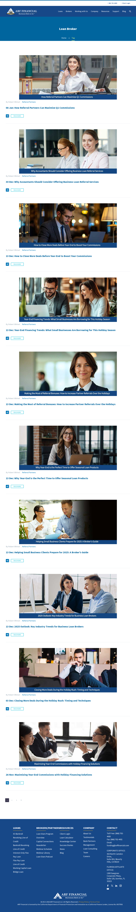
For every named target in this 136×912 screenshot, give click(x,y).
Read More (17, 116)
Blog (124, 11)
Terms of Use (95, 902)
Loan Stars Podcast (44, 856)
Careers (86, 856)
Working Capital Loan (22, 868)
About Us (87, 833)
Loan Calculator (66, 837)
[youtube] (108, 889)
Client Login (126, 3)
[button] (7, 116)
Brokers (69, 11)
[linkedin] (116, 886)
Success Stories (66, 845)
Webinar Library (43, 853)
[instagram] (121, 886)
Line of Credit (19, 864)
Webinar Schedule (44, 849)
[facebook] (108, 886)
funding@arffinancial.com (118, 845)
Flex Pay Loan (19, 860)
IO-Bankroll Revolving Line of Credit (20, 838)
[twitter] (112, 886)
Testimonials (88, 837)
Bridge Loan (18, 872)
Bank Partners (89, 841)
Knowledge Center (68, 841)
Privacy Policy (84, 902)
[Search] (130, 11)
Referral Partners (29, 102)
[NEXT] (21, 800)
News (62, 849)
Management (89, 845)
